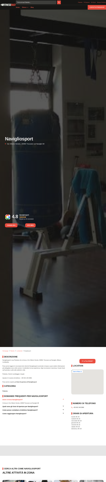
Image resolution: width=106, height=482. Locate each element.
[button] (33, 400)
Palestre (12, 351)
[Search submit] (59, 2)
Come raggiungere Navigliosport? (14, 413)
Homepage (5, 351)
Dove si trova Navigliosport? (12, 399)
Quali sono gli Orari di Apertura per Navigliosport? (20, 406)
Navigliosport (24, 215)
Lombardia (19, 351)
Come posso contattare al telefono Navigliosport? (20, 410)
